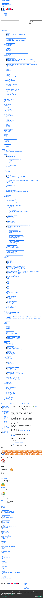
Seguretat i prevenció (6, 578)
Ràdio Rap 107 (5, 547)
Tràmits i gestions (5, 522)
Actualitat (2, 540)
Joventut (4, 570)
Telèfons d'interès (5, 431)
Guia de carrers (4, 7)
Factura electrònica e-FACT (7, 517)
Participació (4, 576)
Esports (3, 567)
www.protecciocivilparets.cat (22, 431)
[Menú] (1, 29)
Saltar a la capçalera (6, 0)
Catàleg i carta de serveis (7, 521)
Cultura (3, 561)
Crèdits (25, 583)
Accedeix (2, 464)
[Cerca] (30, 23)
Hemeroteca (4, 555)
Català (5, 11)
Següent (5, 478)
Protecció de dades (27, 585)
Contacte (2, 6)
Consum (4, 558)
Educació (4, 563)
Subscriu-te (3, 487)
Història (5, 413)
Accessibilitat (26, 588)
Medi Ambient (5, 573)
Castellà (5, 13)
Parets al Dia (4, 545)
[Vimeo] (9, 9)
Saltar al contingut (5, 1)
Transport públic (5, 407)
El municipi (5, 403)
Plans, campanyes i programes (8, 513)
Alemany (5, 15)
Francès (5, 16)
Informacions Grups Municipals (8, 546)
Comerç (3, 560)
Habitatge (4, 568)
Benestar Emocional (6, 557)
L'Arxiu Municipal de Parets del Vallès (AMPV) (11, 572)
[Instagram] (11, 9)
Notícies (4, 453)
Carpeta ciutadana (6, 523)
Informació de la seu (6, 515)
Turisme (4, 579)
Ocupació (4, 575)
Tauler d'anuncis (5, 518)
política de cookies (10, 594)
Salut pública (4, 577)
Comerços (6, 425)
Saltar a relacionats (5, 3)
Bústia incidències (5, 527)
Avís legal (25, 587)
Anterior (2, 478)
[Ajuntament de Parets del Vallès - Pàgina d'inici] (10, 24)
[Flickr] (5, 9)
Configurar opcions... (4, 596)
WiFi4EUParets (5, 432)
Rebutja (36, 596)
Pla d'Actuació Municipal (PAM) (8, 512)
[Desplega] (8, 404)
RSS (3, 552)
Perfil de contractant (6, 528)
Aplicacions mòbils (6, 551)
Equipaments (6, 422)
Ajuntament (3, 506)
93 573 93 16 (18, 428)
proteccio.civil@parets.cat (25, 430)
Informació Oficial (5, 510)
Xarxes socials (5, 553)
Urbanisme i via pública (7, 581)
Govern (3, 507)
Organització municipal (7, 508)
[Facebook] (3, 9)
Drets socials (4, 562)
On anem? (6, 412)
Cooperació (4, 566)
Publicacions (4, 454)
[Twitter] (2, 9)
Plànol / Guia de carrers (7, 533)
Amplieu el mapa (14, 435)
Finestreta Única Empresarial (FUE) (9, 526)
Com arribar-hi (5, 406)
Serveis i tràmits (4, 516)
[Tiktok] (13, 9)
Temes (2, 556)
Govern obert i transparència (8, 511)
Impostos (4, 525)
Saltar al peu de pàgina (6, 4)
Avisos (3, 452)
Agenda (3, 451)
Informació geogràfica (6, 536)
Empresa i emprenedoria (7, 565)
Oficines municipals (6, 520)
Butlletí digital (5, 548)
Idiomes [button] (4, 10)
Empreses (6, 423)
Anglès (5, 14)
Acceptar (40, 596)
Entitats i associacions (24, 403)
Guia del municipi (13, 403)
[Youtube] (7, 9)
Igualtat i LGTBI (5, 571)
